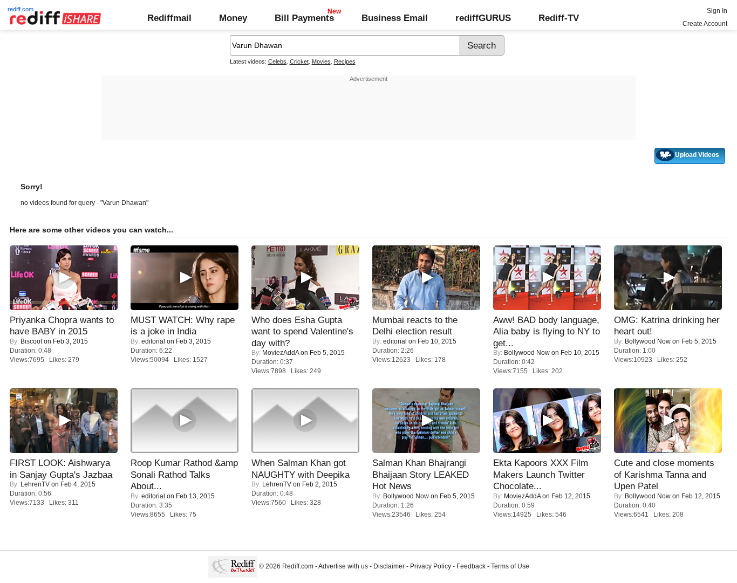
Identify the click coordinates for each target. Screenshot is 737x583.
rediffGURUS (483, 18)
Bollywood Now (527, 352)
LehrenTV (35, 484)
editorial (153, 341)
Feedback (471, 566)
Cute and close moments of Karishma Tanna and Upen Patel (664, 474)
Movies (321, 61)
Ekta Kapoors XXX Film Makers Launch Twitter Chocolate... (540, 474)
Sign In (717, 11)
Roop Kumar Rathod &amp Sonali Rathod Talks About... (184, 474)
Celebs (277, 61)
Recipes (345, 61)
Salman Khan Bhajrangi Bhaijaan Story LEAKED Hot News (420, 474)
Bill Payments (304, 18)
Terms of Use (510, 566)
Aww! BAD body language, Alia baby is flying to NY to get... (546, 331)
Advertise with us (343, 566)
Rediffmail (169, 18)
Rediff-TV (558, 18)
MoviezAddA (280, 352)
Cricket (299, 61)
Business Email (394, 18)
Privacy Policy (430, 566)
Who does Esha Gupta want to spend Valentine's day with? (302, 331)
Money (233, 18)
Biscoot (31, 341)
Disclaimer (389, 566)
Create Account (705, 24)
